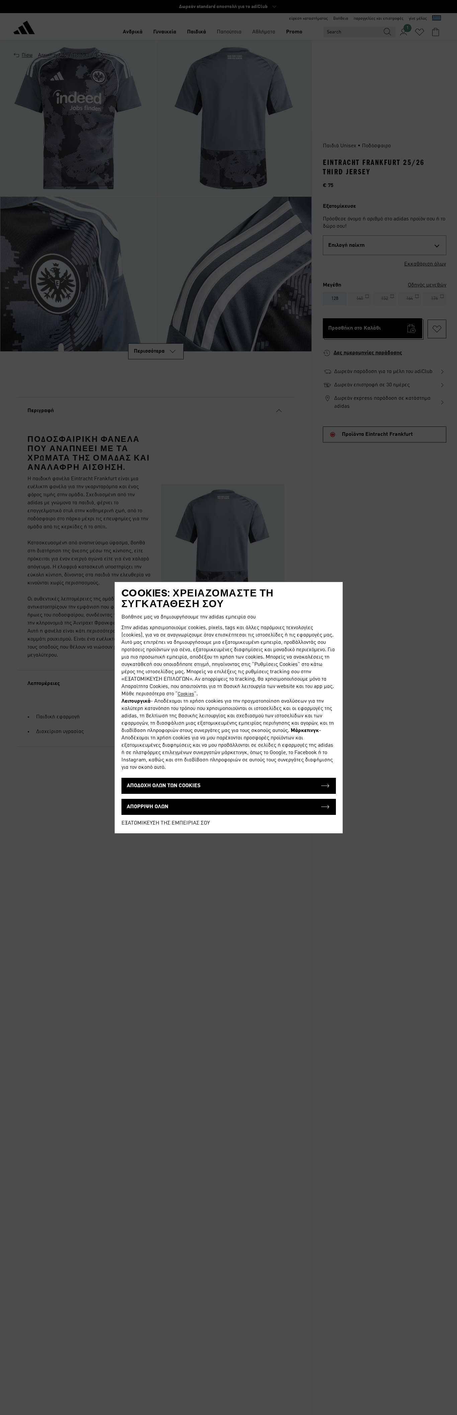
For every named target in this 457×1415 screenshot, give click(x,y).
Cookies (186, 694)
